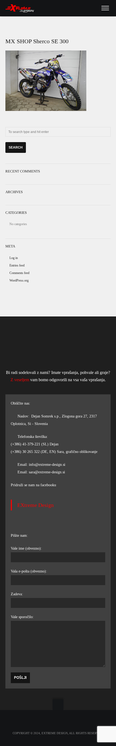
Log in (13, 258)
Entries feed (17, 265)
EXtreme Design (35, 505)
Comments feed (19, 273)
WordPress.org (19, 280)
